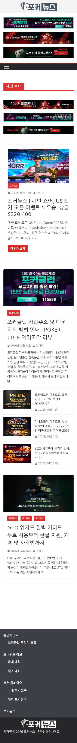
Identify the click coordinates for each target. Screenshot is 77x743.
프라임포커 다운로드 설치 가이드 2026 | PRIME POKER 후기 (51, 399)
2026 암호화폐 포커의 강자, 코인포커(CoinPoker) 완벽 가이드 (52, 453)
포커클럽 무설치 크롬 (22, 642)
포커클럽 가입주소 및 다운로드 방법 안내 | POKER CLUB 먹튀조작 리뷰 (36, 329)
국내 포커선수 (17, 690)
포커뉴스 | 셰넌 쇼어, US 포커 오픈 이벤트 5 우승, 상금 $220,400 (38, 207)
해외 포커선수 (17, 699)
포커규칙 (26, 518)
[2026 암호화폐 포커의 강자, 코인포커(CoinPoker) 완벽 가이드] (17, 456)
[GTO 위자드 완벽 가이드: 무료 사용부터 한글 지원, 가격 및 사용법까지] (38, 493)
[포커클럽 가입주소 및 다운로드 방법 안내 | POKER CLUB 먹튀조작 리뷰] (38, 287)
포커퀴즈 (39, 518)
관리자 (40, 193)
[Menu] (6, 66)
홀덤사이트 (14, 313)
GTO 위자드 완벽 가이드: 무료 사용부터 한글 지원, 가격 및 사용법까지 (38, 535)
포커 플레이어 (12, 682)
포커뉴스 (13, 186)
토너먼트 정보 (12, 654)
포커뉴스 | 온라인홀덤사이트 (41, 731)
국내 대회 (14, 662)
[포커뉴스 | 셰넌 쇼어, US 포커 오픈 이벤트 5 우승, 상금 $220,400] (38, 166)
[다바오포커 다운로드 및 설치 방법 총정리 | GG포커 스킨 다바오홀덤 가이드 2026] (17, 429)
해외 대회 (14, 671)
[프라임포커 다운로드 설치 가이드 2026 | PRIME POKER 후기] (17, 402)
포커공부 (13, 518)
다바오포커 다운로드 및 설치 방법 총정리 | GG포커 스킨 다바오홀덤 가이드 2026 (52, 426)
